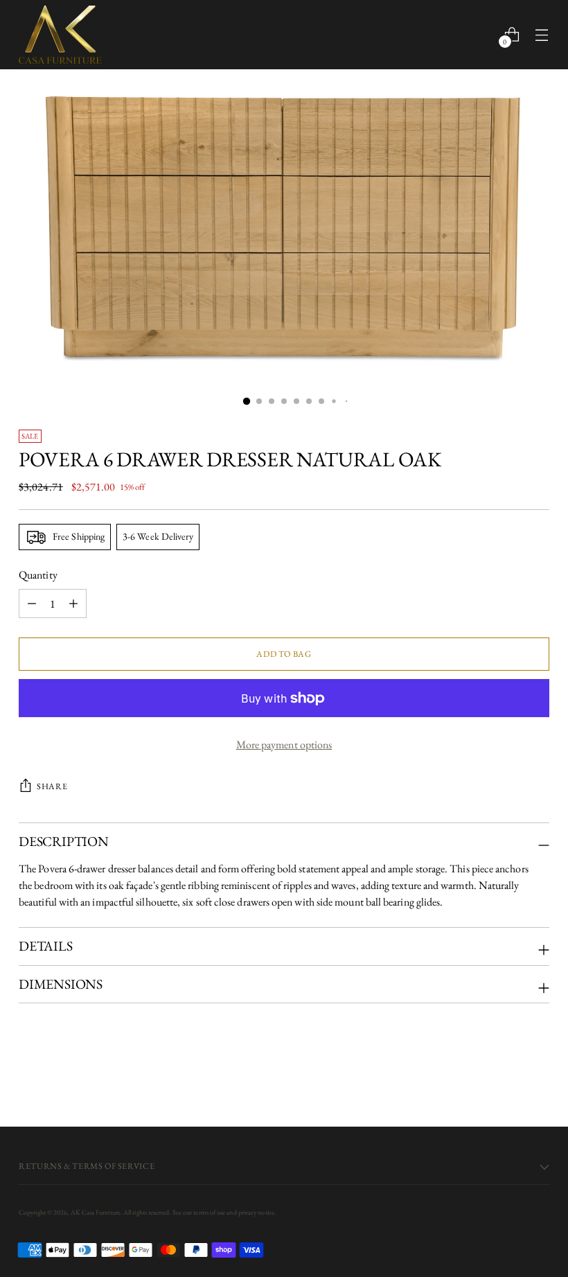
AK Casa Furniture (96, 1212)
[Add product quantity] (31, 603)
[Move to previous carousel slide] (505, 1079)
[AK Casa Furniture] (60, 35)
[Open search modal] (482, 34)
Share (52, 786)
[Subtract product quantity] (73, 603)
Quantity (38, 574)
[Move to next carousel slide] (537, 1079)
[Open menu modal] (542, 34)
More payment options (284, 744)
